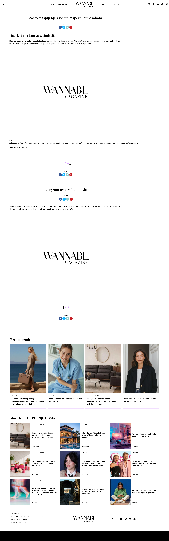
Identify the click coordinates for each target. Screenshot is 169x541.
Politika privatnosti (19, 520)
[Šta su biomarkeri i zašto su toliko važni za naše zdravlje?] (66, 368)
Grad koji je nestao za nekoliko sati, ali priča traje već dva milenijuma (93, 491)
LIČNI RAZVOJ (129, 395)
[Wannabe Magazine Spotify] (162, 4)
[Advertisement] (138, 25)
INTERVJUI (62, 4)
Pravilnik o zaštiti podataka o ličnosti (28, 517)
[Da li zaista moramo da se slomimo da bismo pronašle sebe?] (141, 368)
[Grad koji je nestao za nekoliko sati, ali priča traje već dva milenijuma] (70, 492)
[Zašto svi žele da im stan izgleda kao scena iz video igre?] (120, 436)
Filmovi (85, 452)
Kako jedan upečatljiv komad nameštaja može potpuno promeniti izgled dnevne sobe (102, 401)
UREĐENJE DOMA (65, 12)
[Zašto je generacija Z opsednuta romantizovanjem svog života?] (120, 492)
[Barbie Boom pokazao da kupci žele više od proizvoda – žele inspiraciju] (20, 464)
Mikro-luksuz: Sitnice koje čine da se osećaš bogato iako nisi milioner (94, 435)
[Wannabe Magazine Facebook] (153, 4)
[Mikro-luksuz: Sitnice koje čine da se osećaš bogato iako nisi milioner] (70, 436)
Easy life (106, 4)
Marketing (15, 513)
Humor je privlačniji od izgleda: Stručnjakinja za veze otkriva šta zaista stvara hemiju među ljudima (28, 401)
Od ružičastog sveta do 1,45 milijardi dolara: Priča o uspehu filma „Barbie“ (144, 463)
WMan (116, 4)
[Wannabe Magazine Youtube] (158, 4)
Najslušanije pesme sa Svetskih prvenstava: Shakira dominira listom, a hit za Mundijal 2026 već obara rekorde (44, 491)
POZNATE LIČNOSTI (38, 480)
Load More (84, 328)
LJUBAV (14, 395)
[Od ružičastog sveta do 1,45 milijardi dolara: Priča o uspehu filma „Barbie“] (120, 464)
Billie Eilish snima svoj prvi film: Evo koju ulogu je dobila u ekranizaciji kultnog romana (94, 463)
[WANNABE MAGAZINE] (84, 521)
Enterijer (85, 424)
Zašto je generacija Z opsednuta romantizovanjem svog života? (144, 491)
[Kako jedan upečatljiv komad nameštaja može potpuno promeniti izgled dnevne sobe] (103, 368)
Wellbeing (136, 480)
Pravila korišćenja (19, 523)
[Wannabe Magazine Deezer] (166, 4)
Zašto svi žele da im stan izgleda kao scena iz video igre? (144, 435)
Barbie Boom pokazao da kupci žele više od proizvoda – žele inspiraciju (43, 463)
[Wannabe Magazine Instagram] (149, 4)
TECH (65, 184)
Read (53, 4)
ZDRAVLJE (52, 395)
